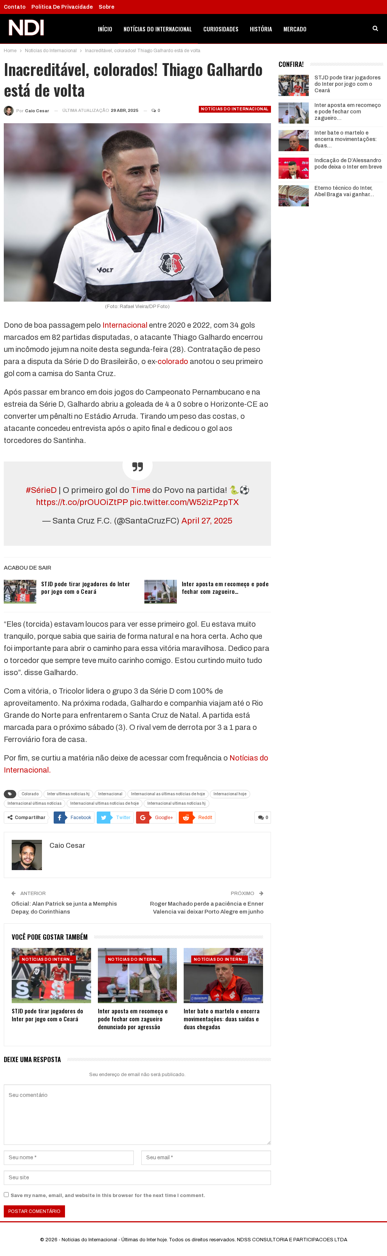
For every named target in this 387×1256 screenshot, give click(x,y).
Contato (15, 7)
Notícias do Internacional (158, 29)
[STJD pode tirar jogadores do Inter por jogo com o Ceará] (20, 592)
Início (105, 29)
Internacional (124, 325)
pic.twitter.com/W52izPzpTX (184, 502)
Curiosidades (220, 29)
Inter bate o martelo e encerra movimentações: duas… (345, 139)
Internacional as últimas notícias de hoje (168, 794)
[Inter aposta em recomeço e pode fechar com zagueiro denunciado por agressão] (160, 592)
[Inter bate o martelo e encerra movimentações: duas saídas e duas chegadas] (223, 976)
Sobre (107, 7)
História (261, 29)
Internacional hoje (230, 794)
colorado (173, 361)
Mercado (295, 29)
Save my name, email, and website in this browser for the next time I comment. (108, 1195)
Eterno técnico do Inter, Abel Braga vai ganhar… (344, 191)
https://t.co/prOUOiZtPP (82, 502)
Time (140, 490)
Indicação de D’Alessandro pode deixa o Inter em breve (348, 164)
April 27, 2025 (206, 520)
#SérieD (41, 490)
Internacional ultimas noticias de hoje (104, 803)
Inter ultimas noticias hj (68, 794)
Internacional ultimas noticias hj (176, 803)
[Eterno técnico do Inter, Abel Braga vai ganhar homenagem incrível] (294, 195)
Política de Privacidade (62, 7)
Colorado (30, 794)
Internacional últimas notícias (35, 803)
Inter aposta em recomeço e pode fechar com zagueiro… (225, 587)
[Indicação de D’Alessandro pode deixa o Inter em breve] (294, 168)
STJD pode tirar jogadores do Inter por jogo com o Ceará (85, 587)
